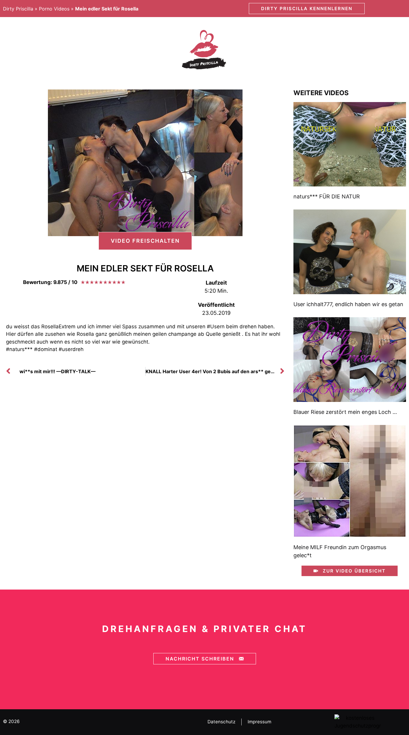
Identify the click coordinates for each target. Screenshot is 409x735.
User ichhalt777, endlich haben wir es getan (348, 304)
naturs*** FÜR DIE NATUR (326, 196)
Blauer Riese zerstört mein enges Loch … (345, 412)
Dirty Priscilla (18, 9)
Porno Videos (54, 9)
